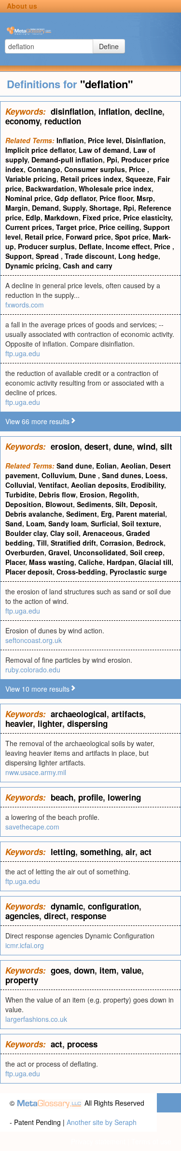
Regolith (123, 494)
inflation (114, 111)
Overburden (24, 552)
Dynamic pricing (32, 265)
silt (166, 446)
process (82, 1044)
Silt (120, 504)
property (21, 980)
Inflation (70, 140)
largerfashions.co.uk (36, 1019)
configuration (113, 906)
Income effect (128, 246)
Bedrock (150, 543)
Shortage (104, 208)
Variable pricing (30, 179)
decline (148, 111)
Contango (44, 169)
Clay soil (64, 533)
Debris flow (57, 494)
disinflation (72, 111)
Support (18, 256)
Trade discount (89, 256)
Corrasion (116, 543)
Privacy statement (98, 1141)
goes (60, 970)
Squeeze (139, 179)
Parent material (140, 514)
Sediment (81, 514)
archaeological (79, 714)
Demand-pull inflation (67, 159)
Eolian (106, 465)
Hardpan (121, 562)
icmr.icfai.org (24, 945)
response (88, 916)
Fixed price (101, 217)
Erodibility (147, 485)
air (130, 851)
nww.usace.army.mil (35, 772)
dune (122, 446)
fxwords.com (24, 304)
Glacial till (155, 562)
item (107, 970)
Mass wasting (51, 562)
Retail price (43, 236)
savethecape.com (32, 826)
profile (90, 797)
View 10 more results (37, 689)
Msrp (145, 198)
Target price (75, 227)
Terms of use (151, 1141)
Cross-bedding (81, 571)
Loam (35, 523)
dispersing (87, 723)
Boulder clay (25, 533)
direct (55, 916)
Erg (106, 514)
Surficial (104, 523)
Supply (74, 208)
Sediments (94, 504)
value (131, 970)
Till (42, 543)
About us (22, 6)
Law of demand (104, 150)
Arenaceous (102, 533)
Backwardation (50, 188)
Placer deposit (29, 571)
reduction (62, 121)
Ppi (112, 159)
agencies (22, 916)
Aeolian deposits (99, 485)
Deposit (142, 504)
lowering (124, 797)
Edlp (33, 217)
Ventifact (52, 485)
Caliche (90, 562)
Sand (13, 523)
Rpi (128, 208)
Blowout (59, 504)
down (84, 970)
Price (138, 169)
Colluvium (58, 475)
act (146, 851)
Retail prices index (91, 179)
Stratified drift (73, 543)
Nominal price (28, 198)
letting (63, 851)
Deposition (23, 504)
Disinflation (144, 140)
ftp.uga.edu (22, 353)
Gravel (59, 552)
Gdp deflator (75, 198)
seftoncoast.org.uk (33, 640)
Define (109, 46)
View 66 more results (37, 421)
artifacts (127, 714)
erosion (65, 446)
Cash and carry (87, 265)
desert (96, 446)
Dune (88, 475)
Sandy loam (67, 523)
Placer (15, 562)
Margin (16, 208)
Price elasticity (147, 217)
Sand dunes (121, 475)
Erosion (92, 494)
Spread (48, 256)
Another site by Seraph (102, 1122)
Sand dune (74, 465)
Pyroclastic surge (138, 571)
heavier (19, 723)
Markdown (61, 217)
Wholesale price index (115, 188)
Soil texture (140, 523)
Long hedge (138, 256)
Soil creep (146, 552)
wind (146, 446)
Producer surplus (46, 246)
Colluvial (19, 485)
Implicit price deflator (40, 150)
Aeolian (133, 465)
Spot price (132, 236)
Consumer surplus (94, 169)
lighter (50, 723)
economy (22, 121)
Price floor (116, 198)
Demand (45, 208)
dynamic (67, 906)
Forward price (88, 236)
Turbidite (20, 494)
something (100, 851)
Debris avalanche (33, 514)
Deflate (90, 246)
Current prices (28, 227)
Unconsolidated (99, 552)
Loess (155, 475)
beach (62, 797)
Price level (105, 140)
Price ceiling (119, 227)
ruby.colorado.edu (32, 669)
